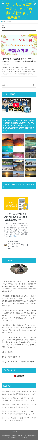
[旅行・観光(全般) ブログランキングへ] (19, 377)
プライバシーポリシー (19, 432)
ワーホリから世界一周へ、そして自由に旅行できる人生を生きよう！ (19, 11)
